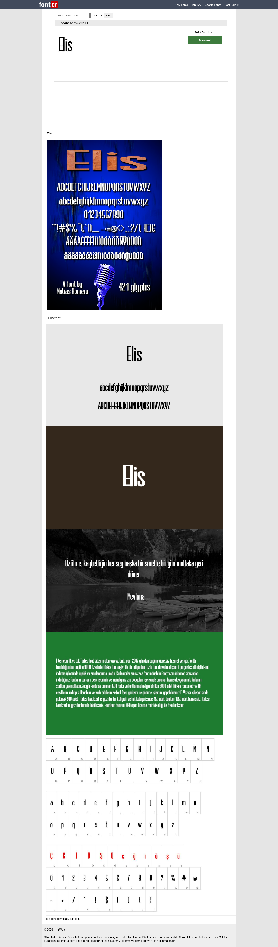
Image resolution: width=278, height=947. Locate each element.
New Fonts (181, 4)
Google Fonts (212, 4)
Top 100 (196, 4)
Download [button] (205, 40)
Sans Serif (77, 23)
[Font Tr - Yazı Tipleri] (48, 5)
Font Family (231, 4)
